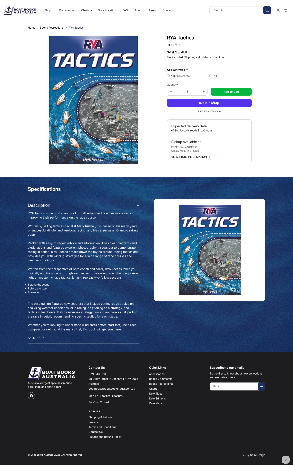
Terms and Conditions (102, 427)
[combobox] (240, 10)
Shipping (190, 57)
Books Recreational (52, 27)
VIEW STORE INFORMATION (189, 156)
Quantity (172, 84)
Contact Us (96, 431)
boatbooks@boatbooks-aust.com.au (112, 388)
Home (31, 27)
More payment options (209, 111)
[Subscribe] (261, 386)
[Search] (267, 10)
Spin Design (257, 455)
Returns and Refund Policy (105, 436)
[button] (48, 10)
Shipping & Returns (100, 417)
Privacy (93, 422)
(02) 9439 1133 (98, 374)
